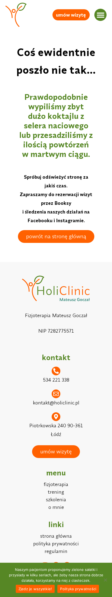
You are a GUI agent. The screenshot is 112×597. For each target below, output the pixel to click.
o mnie (56, 507)
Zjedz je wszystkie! (35, 589)
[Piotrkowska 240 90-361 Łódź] (56, 416)
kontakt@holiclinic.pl (56, 403)
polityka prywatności (56, 543)
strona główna (56, 536)
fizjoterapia (56, 484)
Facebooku (39, 220)
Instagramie (70, 220)
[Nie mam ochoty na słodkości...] (105, 580)
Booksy (62, 203)
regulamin (56, 551)
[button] (100, 15)
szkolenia (56, 499)
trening (56, 492)
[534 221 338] (56, 371)
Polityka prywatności (78, 589)
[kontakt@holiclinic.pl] (56, 393)
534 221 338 (56, 380)
